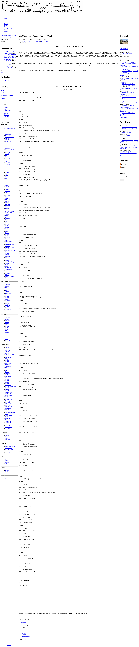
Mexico (7, 297)
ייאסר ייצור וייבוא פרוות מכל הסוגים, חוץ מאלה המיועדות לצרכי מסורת (128, 153)
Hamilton (7, 148)
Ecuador (7, 296)
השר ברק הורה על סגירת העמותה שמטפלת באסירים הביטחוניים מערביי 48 (129, 141)
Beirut (7, 436)
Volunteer (7, 452)
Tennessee (8, 422)
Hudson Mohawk (9, 375)
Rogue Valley (8, 406)
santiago (7, 305)
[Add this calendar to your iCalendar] (1, 70)
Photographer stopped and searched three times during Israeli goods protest (128, 147)
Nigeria (7, 140)
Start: (20, 42)
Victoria (7, 161)
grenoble (7, 217)
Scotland (7, 264)
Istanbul (7, 221)
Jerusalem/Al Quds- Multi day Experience (10, 58)
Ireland (7, 220)
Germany (7, 215)
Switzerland (8, 267)
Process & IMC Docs (10, 449)
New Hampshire (9, 388)
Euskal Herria (8, 212)
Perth (6, 329)
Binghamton (8, 359)
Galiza (7, 214)
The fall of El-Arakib (127, 53)
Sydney (7, 332)
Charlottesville (9, 363)
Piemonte (7, 253)
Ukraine (7, 275)
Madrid (7, 234)
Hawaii (7, 372)
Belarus (7, 196)
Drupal (9, 645)
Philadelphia (8, 399)
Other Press (7, 116)
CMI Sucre (8, 293)
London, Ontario (9, 149)
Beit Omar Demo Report (128, 69)
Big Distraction (125, 55)
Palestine (7, 439)
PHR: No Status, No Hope (128, 84)
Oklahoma (8, 398)
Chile (6, 289)
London (7, 233)
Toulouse (7, 273)
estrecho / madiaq (9, 137)
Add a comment (26, 636)
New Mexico (8, 390)
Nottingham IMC (9, 247)
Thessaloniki (8, 269)
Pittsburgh (8, 401)
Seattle (7, 419)
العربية (5, 15)
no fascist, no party (126, 132)
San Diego (8, 409)
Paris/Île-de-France (10, 250)
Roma (6, 257)
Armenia (7, 191)
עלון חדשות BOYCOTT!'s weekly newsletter (127, 106)
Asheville (7, 350)
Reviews (6, 113)
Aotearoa (7, 319)
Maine (7, 380)
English (6, 17)
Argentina (7, 284)
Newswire (6, 25)
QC (6, 178)
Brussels (7, 202)
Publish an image (8, 28)
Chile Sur (7, 290)
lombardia (7, 231)
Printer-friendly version (26, 41)
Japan (6, 174)
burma (7, 171)
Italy (6, 222)
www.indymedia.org (9, 128)
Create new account (6, 92)
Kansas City (8, 376)
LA (6, 377)
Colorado (7, 367)
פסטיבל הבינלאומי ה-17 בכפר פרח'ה (10, 62)
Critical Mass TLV (9, 67)
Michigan (7, 383)
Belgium (7, 198)
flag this (24, 634)
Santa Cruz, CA (9, 416)
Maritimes (7, 151)
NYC (6, 396)
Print (6, 459)
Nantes (7, 238)
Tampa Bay (8, 421)
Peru (6, 299)
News (5, 109)
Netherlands (8, 241)
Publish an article (8, 27)
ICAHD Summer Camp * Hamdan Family (10, 52)
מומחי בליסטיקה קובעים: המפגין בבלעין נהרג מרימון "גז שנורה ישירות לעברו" (128, 128)
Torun (6, 270)
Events (6, 107)
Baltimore (7, 356)
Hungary (7, 218)
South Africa (8, 141)
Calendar (24, 633)
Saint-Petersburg (9, 262)
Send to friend (36, 41)
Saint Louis (8, 408)
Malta (6, 236)
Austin (7, 353)
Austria (7, 194)
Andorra (7, 188)
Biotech (7, 478)
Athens (7, 192)
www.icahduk (22, 625)
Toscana (7, 272)
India (6, 339)
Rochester (7, 405)
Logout (3, 98)
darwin (7, 323)
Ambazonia (8, 134)
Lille (6, 228)
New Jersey (8, 389)
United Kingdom (9, 276)
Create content (7, 80)
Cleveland (8, 366)
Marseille (7, 237)
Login (2, 90)
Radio (6, 460)
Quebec (7, 157)
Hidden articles (123, 117)
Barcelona (8, 195)
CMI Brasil (8, 292)
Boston (7, 360)
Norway (7, 246)
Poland (7, 254)
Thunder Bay (8, 158)
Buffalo (7, 361)
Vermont (7, 425)
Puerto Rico (8, 300)
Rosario (7, 303)
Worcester (7, 428)
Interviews (6, 115)
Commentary (7, 110)
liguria (7, 227)
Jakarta (7, 172)
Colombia (7, 294)
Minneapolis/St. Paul (10, 386)
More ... (122, 156)
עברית (5, 18)
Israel (6, 438)
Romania (7, 259)
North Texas (8, 395)
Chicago (7, 364)
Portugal (7, 256)
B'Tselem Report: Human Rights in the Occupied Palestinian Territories (128, 64)
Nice (6, 243)
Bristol (7, 201)
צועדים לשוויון (7, 60)
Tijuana (7, 306)
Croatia (7, 207)
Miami (7, 382)
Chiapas (7, 287)
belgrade (7, 199)
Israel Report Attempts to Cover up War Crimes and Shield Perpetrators (129, 110)
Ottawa (7, 155)
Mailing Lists (8, 448)
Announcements (8, 112)
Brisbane (7, 320)
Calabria (7, 205)
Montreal (7, 152)
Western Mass (8, 427)
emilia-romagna (9, 209)
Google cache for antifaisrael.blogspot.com (126, 136)
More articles (123, 115)
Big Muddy (8, 357)
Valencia (7, 277)
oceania (7, 470)
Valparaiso (8, 309)
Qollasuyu (8, 302)
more (2, 72)
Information (7, 31)
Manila (7, 176)
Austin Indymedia (9, 354)
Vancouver (8, 159)
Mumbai (7, 340)
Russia (7, 260)
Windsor (7, 162)
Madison (7, 379)
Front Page (6, 24)
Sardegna (7, 263)
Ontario (7, 154)
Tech (6, 451)
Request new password (7, 95)
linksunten (8, 230)
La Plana (7, 224)
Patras (6, 251)
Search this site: (124, 176)
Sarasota (7, 418)
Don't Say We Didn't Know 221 (130, 102)
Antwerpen (8, 189)
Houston (7, 373)
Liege (6, 225)
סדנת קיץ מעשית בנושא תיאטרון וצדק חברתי (10, 55)
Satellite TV (8, 462)
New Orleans (8, 392)
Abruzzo (7, 185)
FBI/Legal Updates (10, 446)
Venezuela (8, 310)
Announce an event (9, 29)
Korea (7, 175)
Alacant (7, 186)
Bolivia (7, 286)
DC (6, 370)
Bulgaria (7, 204)
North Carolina (9, 393)
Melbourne (8, 327)
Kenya (7, 138)
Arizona (7, 347)
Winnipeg (7, 164)
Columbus (8, 369)
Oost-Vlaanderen (9, 249)
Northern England (10, 244)
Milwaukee (8, 385)
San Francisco (9, 411)
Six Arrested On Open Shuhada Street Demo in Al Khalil (129, 67)
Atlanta (7, 351)
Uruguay (7, 307)
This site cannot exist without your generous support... (8, 36)
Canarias (7, 135)
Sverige (7, 266)
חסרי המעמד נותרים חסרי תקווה (129, 85)
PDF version (44, 41)
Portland (7, 402)
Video (6, 463)
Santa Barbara (9, 415)
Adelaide (7, 317)
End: (20, 44)
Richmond (8, 403)
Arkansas (7, 348)
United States (8, 472)
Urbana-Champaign (10, 424)
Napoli (7, 240)
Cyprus (7, 208)
